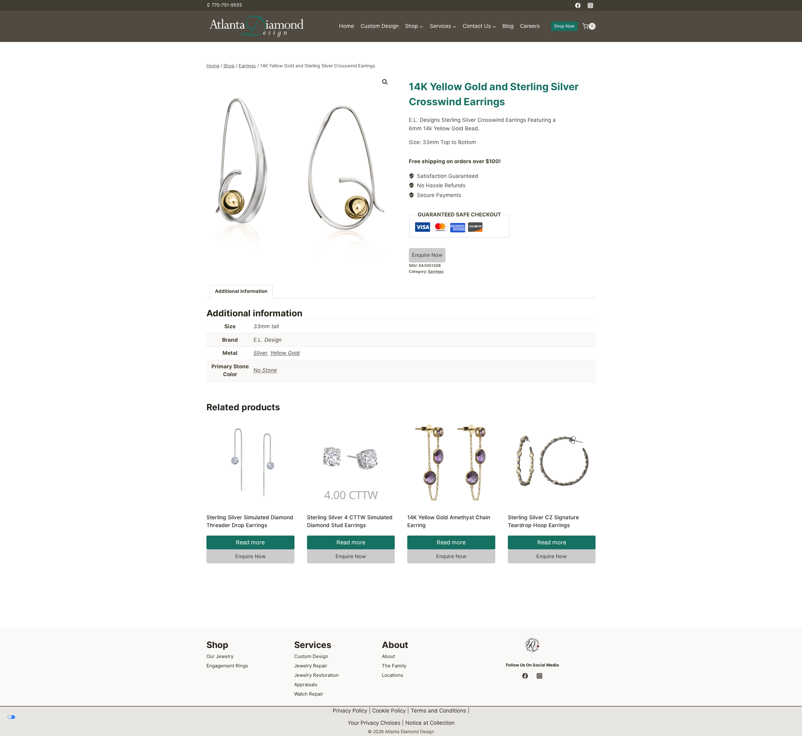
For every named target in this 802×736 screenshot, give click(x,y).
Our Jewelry (219, 656)
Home (346, 26)
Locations (392, 675)
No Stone (265, 370)
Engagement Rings (227, 666)
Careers (530, 26)
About (388, 656)
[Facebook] (578, 5)
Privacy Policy (350, 710)
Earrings (436, 271)
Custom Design (380, 26)
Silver (260, 353)
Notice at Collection (430, 723)
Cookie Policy (389, 710)
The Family (394, 666)
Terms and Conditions (438, 710)
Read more (250, 542)
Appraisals (305, 684)
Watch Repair (308, 694)
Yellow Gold (285, 353)
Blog (508, 26)
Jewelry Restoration (316, 675)
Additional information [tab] (241, 291)
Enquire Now (427, 255)
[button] (385, 82)
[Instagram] (590, 5)
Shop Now (564, 26)
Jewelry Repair (310, 666)
